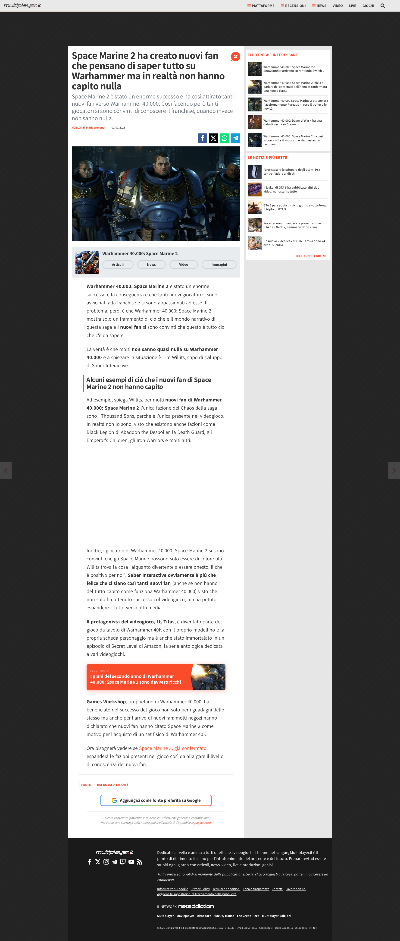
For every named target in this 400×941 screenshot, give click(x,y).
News (151, 264)
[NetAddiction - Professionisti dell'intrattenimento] (196, 906)
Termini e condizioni (226, 889)
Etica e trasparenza (256, 889)
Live (352, 5)
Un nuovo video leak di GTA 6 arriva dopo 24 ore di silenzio (294, 243)
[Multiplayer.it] (22, 5)
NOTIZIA (77, 127)
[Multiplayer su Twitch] (123, 862)
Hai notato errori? (112, 785)
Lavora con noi (296, 889)
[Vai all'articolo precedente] (394, 470)
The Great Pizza (248, 915)
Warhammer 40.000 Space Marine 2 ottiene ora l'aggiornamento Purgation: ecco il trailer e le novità (295, 104)
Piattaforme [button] (263, 5)
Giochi (368, 5)
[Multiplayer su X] (98, 862)
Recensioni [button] (295, 5)
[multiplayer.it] (114, 852)
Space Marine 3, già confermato (172, 748)
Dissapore (204, 915)
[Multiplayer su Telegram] (114, 862)
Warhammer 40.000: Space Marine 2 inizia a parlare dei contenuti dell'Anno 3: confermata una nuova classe (295, 87)
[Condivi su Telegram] (235, 138)
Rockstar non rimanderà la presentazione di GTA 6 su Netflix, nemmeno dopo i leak (293, 225)
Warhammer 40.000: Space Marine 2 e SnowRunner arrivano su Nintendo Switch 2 (293, 69)
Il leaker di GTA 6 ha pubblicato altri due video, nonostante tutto (291, 189)
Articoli (118, 264)
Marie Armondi (96, 127)
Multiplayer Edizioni (276, 915)
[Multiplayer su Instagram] (106, 862)
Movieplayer (185, 915)
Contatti (277, 889)
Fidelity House (224, 915)
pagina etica (202, 823)
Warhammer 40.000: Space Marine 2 (140, 253)
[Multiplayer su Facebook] (89, 862)
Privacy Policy (200, 889)
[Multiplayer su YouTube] (131, 862)
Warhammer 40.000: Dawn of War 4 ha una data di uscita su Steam (292, 122)
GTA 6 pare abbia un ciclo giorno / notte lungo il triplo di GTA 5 (295, 207)
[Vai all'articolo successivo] (6, 470)
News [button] (321, 5)
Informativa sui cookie (172, 889)
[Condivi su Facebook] (202, 138)
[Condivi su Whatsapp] (224, 138)
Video (338, 5)
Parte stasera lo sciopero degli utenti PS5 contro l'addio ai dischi (291, 171)
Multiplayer (165, 915)
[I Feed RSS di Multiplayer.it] (139, 862)
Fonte (86, 785)
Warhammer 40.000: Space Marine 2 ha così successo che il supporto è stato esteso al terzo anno (293, 140)
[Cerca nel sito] (383, 6)
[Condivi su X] (213, 138)
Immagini (219, 264)
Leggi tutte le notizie (311, 256)
